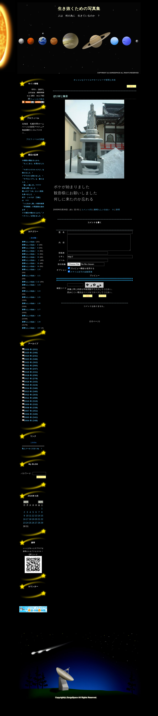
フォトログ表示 (37, 99)
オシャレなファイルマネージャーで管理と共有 (95, 80)
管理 (118, 210)
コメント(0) (86, 210)
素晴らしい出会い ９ (104, 210)
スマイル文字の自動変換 (81, 272)
